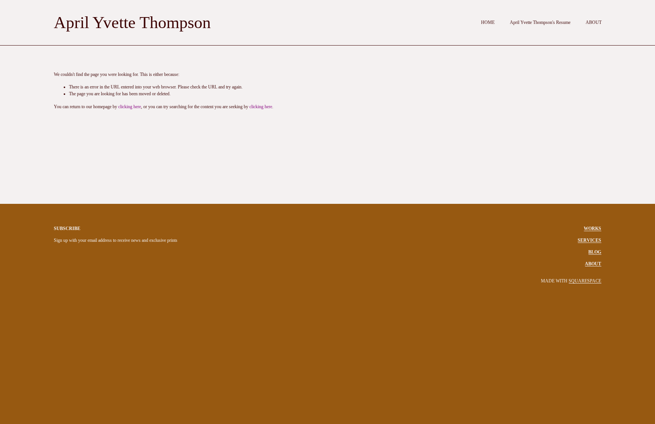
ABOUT (594, 22)
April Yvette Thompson (132, 22)
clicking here (129, 106)
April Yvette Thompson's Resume (540, 22)
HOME (488, 22)
